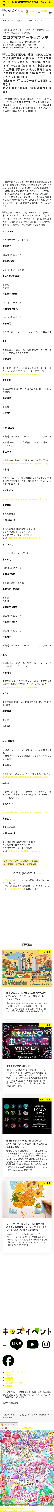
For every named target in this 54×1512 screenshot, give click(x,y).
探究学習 (32, 864)
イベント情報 (31, 45)
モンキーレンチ (30, 1414)
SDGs (35, 861)
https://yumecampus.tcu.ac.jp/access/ (21, 373)
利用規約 (9, 1380)
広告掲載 (9, 1377)
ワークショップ (11, 861)
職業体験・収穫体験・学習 (17, 47)
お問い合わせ (11, 1375)
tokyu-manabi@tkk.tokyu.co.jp (24, 537)
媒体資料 (9, 1385)
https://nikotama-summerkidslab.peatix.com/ (25, 463)
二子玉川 (9, 864)
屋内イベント (38, 47)
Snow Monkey (8, 1414)
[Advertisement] (27, 149)
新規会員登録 (17, 889)
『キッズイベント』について (17, 1372)
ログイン (6, 880)
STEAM (21, 864)
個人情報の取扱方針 (13, 1383)
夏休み (26, 861)
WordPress (7, 1417)
